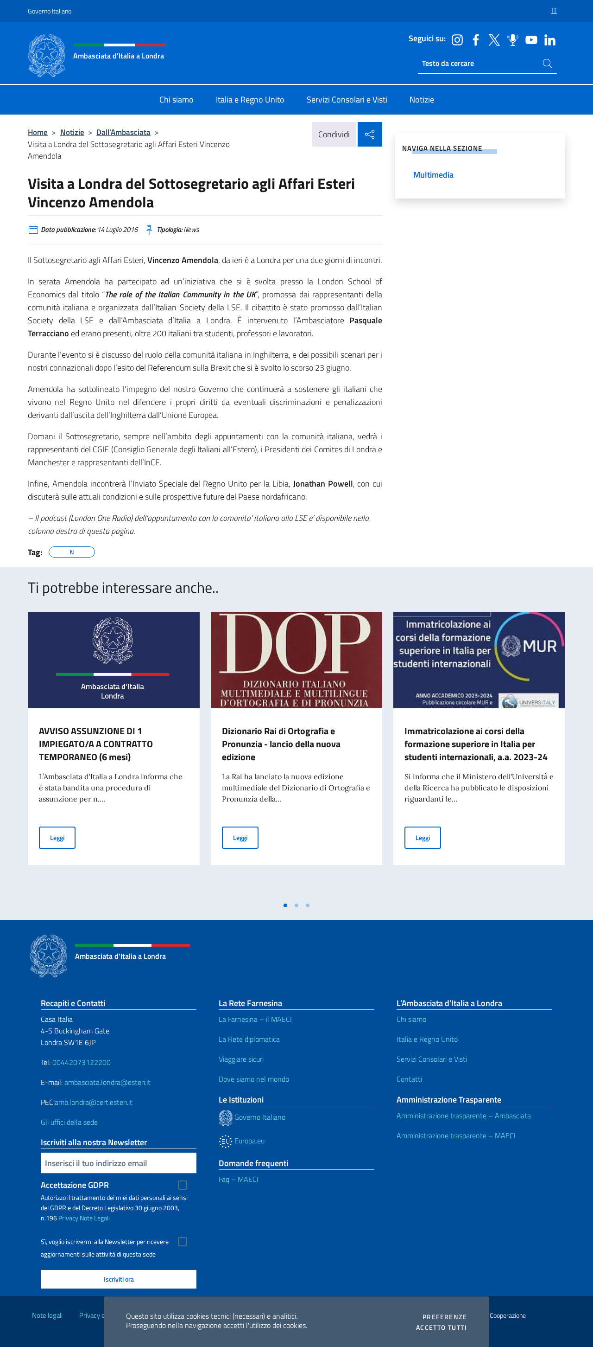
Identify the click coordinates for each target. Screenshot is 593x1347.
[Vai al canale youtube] (529, 39)
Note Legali (95, 1218)
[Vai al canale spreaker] (510, 39)
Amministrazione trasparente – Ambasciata (464, 1115)
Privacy (68, 1218)
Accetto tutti (441, 1327)
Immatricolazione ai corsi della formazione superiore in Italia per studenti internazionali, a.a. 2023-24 (476, 744)
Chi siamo (411, 1019)
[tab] (285, 905)
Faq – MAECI (239, 1179)
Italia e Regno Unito (427, 1039)
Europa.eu (249, 1140)
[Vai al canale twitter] (492, 39)
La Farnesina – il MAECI (255, 1019)
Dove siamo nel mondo (254, 1078)
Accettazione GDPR (75, 1185)
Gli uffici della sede (69, 1122)
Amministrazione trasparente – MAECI (456, 1135)
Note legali (47, 1315)
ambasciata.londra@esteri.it (107, 1082)
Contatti (409, 1078)
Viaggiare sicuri (241, 1059)
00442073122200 (81, 1062)
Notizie (72, 132)
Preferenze (445, 1317)
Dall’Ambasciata (123, 132)
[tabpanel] (114, 754)
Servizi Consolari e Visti (432, 1059)
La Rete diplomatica (249, 1039)
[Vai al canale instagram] (455, 39)
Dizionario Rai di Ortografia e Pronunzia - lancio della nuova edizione (281, 744)
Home (38, 132)
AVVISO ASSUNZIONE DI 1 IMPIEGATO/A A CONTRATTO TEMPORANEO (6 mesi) (96, 744)
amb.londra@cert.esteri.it (93, 1102)
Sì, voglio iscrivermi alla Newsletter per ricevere (105, 1242)
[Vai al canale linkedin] (547, 39)
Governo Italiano (49, 11)
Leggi (63, 837)
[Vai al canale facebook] (473, 39)
